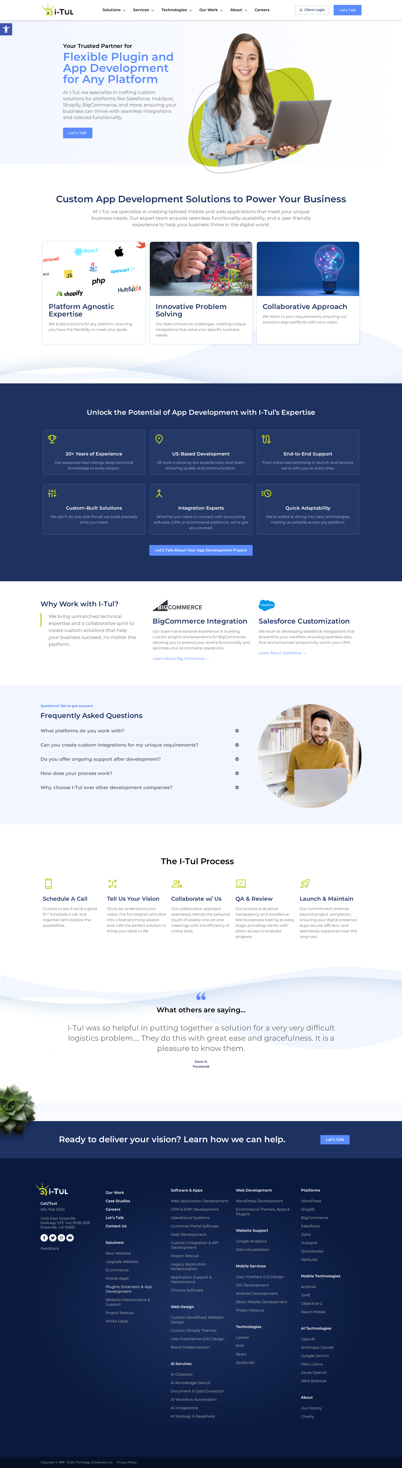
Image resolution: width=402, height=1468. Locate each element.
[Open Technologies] (190, 10)
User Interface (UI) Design (260, 1277)
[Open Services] (152, 10)
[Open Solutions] (124, 10)
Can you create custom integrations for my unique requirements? (119, 745)
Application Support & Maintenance (191, 1279)
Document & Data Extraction (197, 1391)
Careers (113, 1209)
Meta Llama (312, 1364)
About (307, 1397)
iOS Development (252, 1285)
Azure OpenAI (314, 1372)
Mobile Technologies (320, 1276)
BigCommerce (314, 1218)
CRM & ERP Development (195, 1209)
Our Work (115, 1192)
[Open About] (246, 10)
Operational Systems (190, 1218)
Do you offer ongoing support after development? (100, 759)
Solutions (115, 1242)
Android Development (257, 1293)
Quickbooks (312, 1251)
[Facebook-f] (44, 1238)
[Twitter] (53, 1238)
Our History (311, 1408)
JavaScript (245, 1362)
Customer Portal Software (195, 1226)
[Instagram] (61, 1238)
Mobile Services (251, 1266)
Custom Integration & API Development (194, 1245)
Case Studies (118, 1201)
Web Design (182, 1307)
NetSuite (309, 1259)
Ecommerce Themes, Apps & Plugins (263, 1211)
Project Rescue (120, 1313)
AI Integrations (184, 1408)
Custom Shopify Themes (194, 1330)
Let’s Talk (115, 1218)
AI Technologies (316, 1328)
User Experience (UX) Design (197, 1339)
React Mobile (313, 1312)
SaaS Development (189, 1234)
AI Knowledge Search (191, 1383)
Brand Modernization (190, 1347)
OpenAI (308, 1339)
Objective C (311, 1303)
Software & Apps (186, 1190)
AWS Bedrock (314, 1381)
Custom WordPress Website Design (197, 1319)
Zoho (306, 1234)
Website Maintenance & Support (128, 1302)
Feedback (49, 1248)
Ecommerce (117, 1270)
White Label (117, 1321)
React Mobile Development (261, 1302)
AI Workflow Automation (194, 1399)
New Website (118, 1253)
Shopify (308, 1209)
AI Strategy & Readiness (193, 1416)
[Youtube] (70, 1238)
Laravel (242, 1337)
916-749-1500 (52, 1209)
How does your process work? (76, 773)
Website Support (252, 1230)
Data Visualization (252, 1249)
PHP (240, 1346)
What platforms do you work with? (82, 731)
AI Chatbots (182, 1374)
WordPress (311, 1201)
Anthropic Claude (317, 1347)
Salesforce (310, 1226)
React (241, 1354)
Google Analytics (251, 1241)
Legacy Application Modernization (188, 1266)
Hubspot (309, 1243)
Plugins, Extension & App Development (129, 1289)
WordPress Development (259, 1201)
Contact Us (116, 1226)
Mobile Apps (117, 1278)
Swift (305, 1295)
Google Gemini (315, 1356)
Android (308, 1287)
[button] (139, 731)
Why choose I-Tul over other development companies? (106, 787)
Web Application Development (200, 1201)
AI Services (181, 1364)
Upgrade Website (122, 1261)
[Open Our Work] (221, 10)
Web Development (254, 1190)
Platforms (310, 1190)
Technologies (248, 1327)
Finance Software (187, 1290)
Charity (307, 1416)
